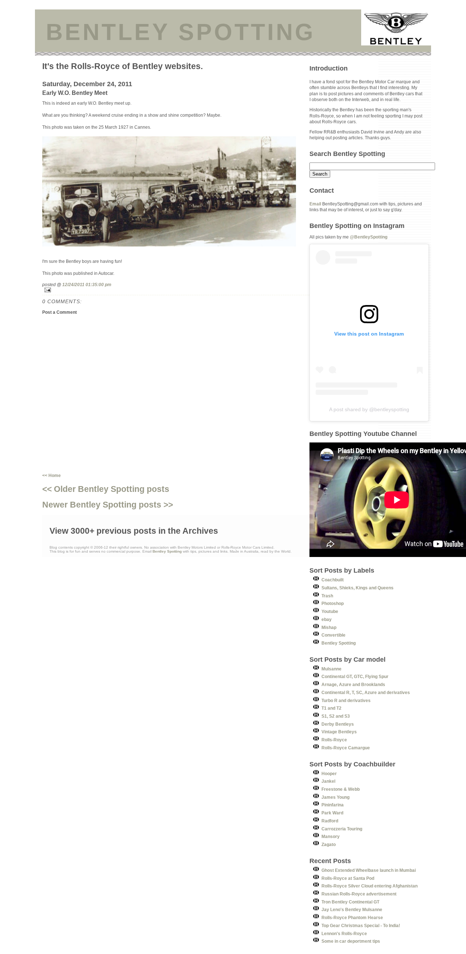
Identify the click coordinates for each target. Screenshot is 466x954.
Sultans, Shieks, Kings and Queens (357, 587)
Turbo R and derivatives (346, 700)
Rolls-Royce (334, 739)
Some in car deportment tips (350, 941)
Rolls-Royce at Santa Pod (347, 878)
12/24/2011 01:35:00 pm (86, 284)
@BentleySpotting (368, 237)
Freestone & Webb (340, 789)
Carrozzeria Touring (341, 828)
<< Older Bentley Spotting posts (105, 489)
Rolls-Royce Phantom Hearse (352, 917)
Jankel (328, 781)
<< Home (51, 475)
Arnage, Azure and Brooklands (353, 684)
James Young (335, 797)
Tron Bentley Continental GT (350, 901)
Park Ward (332, 812)
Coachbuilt (332, 579)
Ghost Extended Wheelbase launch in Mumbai (368, 870)
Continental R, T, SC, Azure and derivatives (365, 692)
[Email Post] (175, 290)
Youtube (329, 611)
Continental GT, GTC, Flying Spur (354, 676)
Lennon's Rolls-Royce (344, 933)
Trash (327, 595)
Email (315, 203)
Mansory (330, 836)
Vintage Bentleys (339, 731)
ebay (326, 619)
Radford (329, 820)
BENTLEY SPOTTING (180, 32)
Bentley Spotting (338, 643)
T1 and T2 (331, 708)
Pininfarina (332, 804)
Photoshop (332, 603)
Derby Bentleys (337, 724)
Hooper (329, 773)
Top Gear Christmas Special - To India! (360, 925)
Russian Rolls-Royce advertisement (358, 893)
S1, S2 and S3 (335, 716)
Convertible (333, 635)
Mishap (328, 627)
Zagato (328, 844)
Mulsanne (331, 668)
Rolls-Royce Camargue (345, 747)
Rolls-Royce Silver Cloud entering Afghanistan (369, 885)
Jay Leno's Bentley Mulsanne (351, 909)
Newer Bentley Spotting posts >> (107, 504)
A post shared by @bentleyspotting (369, 409)
